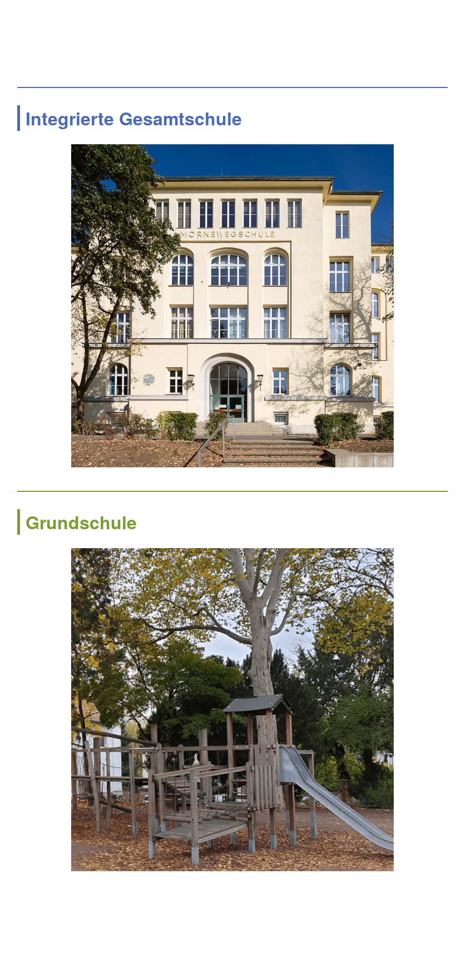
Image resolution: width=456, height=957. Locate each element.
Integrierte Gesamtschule (134, 118)
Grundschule (81, 522)
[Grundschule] (232, 709)
